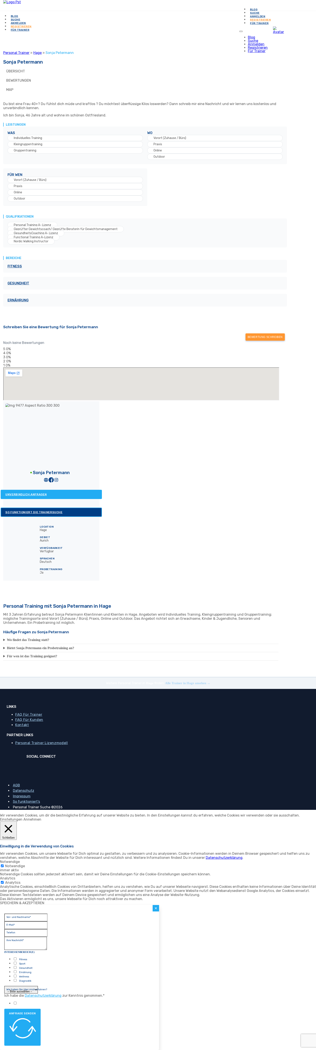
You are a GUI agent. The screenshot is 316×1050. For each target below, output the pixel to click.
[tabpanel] (140, 206)
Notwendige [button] (10, 862)
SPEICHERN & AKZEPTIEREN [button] (22, 903)
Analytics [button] (7, 878)
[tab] (140, 71)
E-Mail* (10, 924)
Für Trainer (259, 23)
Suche (253, 41)
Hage (37, 53)
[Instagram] (42, 766)
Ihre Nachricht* (15, 940)
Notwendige (15, 866)
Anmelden (256, 44)
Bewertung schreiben (265, 337)
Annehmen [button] (32, 819)
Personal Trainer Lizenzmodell (41, 743)
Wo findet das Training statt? (28, 640)
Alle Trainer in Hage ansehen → (187, 683)
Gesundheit (18, 283)
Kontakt (22, 725)
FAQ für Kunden (29, 720)
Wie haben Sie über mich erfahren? (26, 989)
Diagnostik (25, 981)
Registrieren (258, 48)
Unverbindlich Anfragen (26, 494)
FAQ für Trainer (28, 715)
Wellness (24, 976)
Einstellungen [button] (11, 819)
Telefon (10, 932)
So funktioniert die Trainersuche (34, 512)
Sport (22, 963)
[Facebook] (39, 766)
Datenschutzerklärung (224, 858)
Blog (251, 37)
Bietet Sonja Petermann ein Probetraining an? (40, 648)
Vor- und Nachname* (18, 917)
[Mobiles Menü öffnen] (241, 31)
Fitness (15, 266)
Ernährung (18, 300)
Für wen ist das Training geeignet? (32, 656)
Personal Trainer (16, 53)
